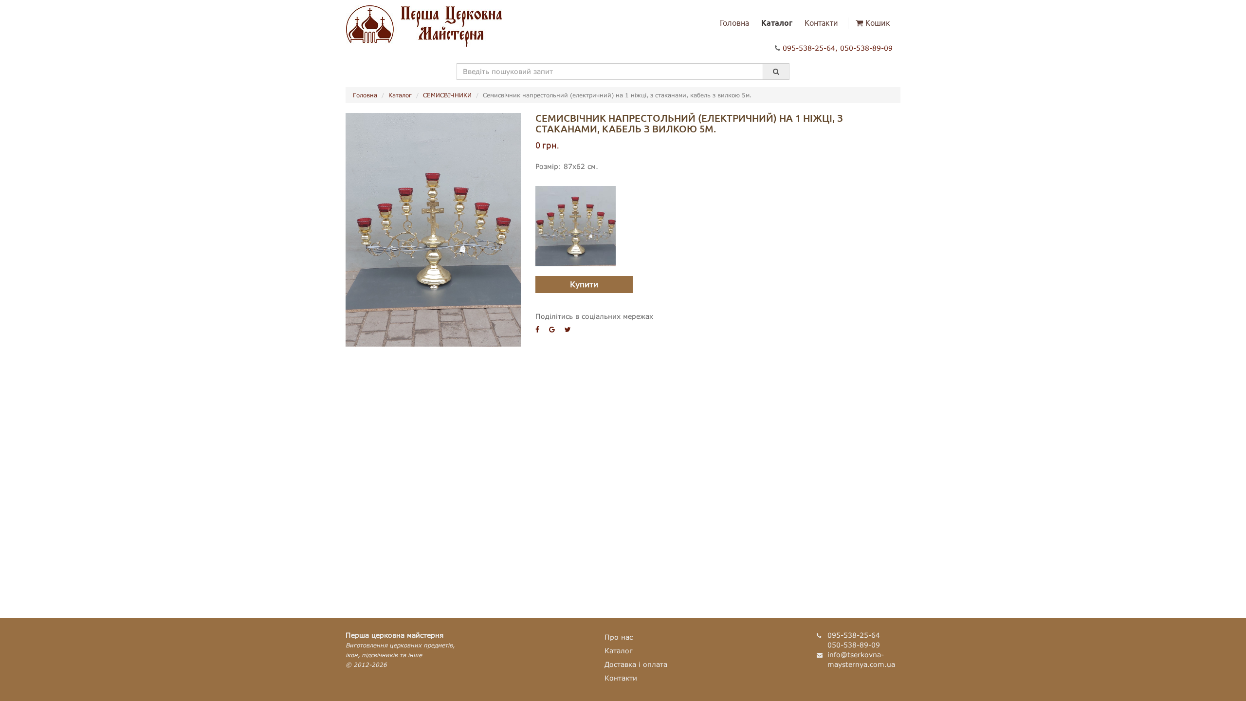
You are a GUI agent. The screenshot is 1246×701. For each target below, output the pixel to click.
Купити (584, 284)
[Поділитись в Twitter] (568, 329)
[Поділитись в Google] (552, 329)
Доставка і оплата (636, 664)
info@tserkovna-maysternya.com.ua (861, 659)
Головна (734, 22)
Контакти (821, 22)
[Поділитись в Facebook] (537, 329)
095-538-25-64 (809, 48)
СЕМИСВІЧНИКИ (447, 95)
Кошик (877, 22)
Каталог (776, 22)
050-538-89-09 (866, 48)
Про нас (619, 637)
